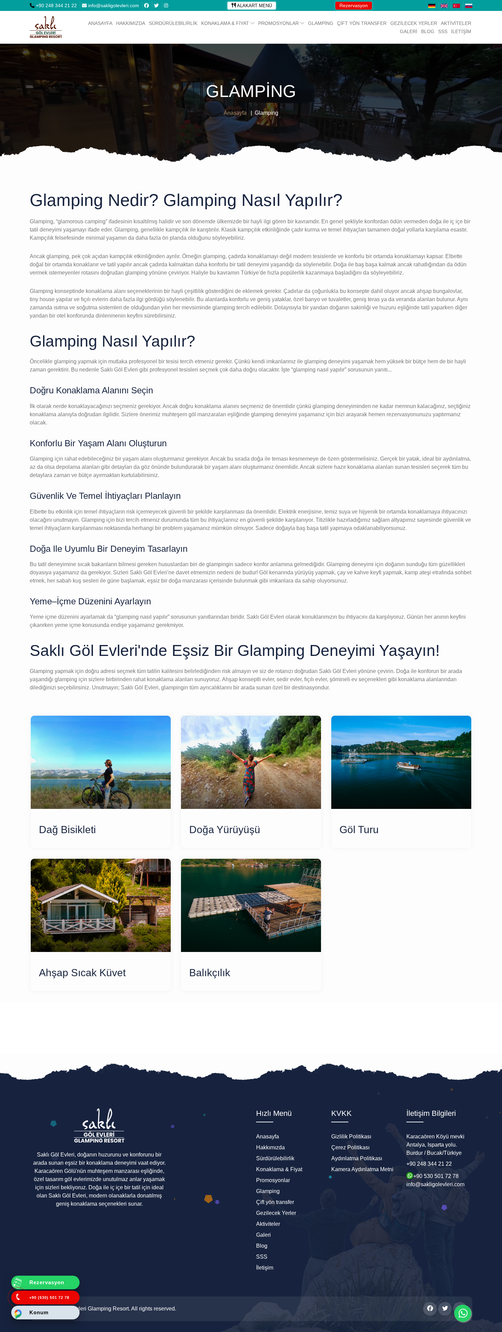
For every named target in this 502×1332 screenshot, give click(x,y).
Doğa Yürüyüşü (224, 829)
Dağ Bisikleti (67, 829)
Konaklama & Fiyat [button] (225, 23)
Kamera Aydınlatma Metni (362, 1169)
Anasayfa (100, 23)
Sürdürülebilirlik (173, 23)
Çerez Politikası (350, 1147)
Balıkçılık (209, 972)
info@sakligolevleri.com (113, 5)
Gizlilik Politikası (351, 1136)
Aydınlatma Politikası (356, 1158)
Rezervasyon (353, 5)
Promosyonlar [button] (279, 23)
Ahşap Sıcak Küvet (82, 972)
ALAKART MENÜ (254, 5)
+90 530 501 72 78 (436, 1175)
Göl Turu (359, 829)
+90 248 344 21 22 (55, 5)
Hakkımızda (130, 23)
